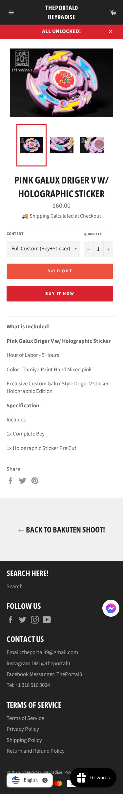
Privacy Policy (23, 729)
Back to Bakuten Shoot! (65, 529)
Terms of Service (25, 718)
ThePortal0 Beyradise (61, 12)
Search (15, 587)
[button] (110, 609)
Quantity (93, 234)
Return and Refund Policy (36, 751)
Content (15, 234)
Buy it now (60, 294)
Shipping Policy (24, 740)
